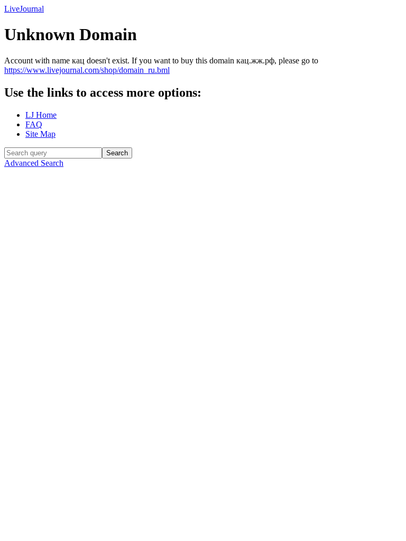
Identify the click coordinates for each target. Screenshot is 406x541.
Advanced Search (33, 162)
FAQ (33, 124)
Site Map (40, 133)
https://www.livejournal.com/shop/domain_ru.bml (87, 70)
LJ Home (41, 114)
